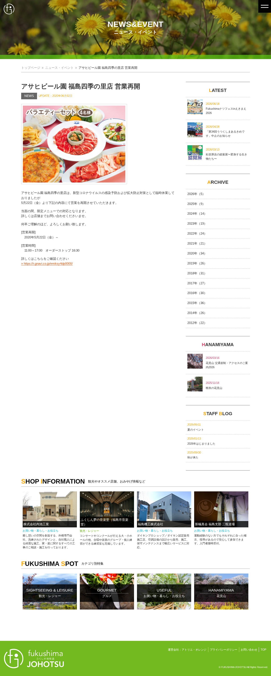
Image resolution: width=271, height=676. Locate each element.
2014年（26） (197, 313)
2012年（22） (197, 323)
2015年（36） (197, 303)
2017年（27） (197, 283)
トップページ (30, 67)
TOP (263, 649)
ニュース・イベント (59, 67)
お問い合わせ (249, 649)
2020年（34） (197, 253)
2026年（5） (196, 194)
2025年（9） (196, 204)
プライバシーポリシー (223, 649)
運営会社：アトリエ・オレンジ (187, 649)
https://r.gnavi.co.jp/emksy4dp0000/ (48, 263)
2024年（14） (197, 213)
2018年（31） (197, 273)
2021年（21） (197, 243)
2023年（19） (197, 223)
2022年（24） (197, 233)
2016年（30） (197, 293)
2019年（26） (197, 263)
